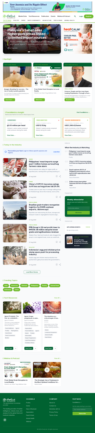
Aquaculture (46, 20)
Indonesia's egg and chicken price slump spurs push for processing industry (44, 252)
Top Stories (7, 20)
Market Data (22, 16)
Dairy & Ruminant (31, 409)
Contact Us (52, 406)
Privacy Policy (53, 412)
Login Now (56, 151)
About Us (52, 402)
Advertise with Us (54, 409)
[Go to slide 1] (28, 51)
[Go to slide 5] (35, 51)
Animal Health (69, 20)
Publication (45, 16)
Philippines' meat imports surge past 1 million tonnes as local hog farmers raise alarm (44, 163)
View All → (57, 298)
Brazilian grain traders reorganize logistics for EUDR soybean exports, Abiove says (44, 207)
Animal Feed (55, 285)
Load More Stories (32, 272)
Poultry (16, 20)
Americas (14, 285)
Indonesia (7, 289)
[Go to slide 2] (29, 51)
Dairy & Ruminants (34, 20)
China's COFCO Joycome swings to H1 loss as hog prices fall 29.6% (44, 185)
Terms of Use (53, 415)
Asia (6, 285)
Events (53, 16)
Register (89, 16)
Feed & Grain (58, 20)
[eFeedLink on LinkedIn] (5, 420)
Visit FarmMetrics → (83, 112)
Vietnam (24, 285)
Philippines (34, 285)
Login (81, 16)
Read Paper (9, 348)
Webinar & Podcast (63, 16)
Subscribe (82, 413)
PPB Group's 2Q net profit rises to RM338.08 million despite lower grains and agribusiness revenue (44, 229)
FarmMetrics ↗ (77, 402)
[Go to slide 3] (32, 51)
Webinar (28, 421)
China (17, 289)
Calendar (88, 227)
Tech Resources (34, 16)
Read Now (77, 245)
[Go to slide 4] (34, 51)
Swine (23, 20)
